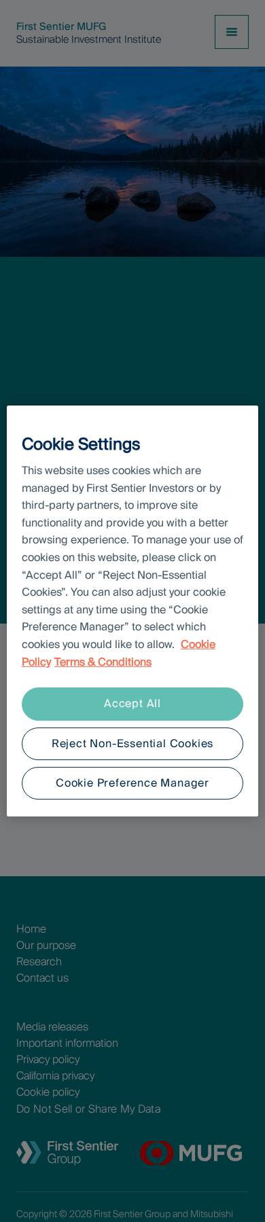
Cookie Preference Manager (132, 783)
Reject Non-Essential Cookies (132, 743)
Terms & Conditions (103, 662)
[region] (133, 611)
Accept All (132, 703)
